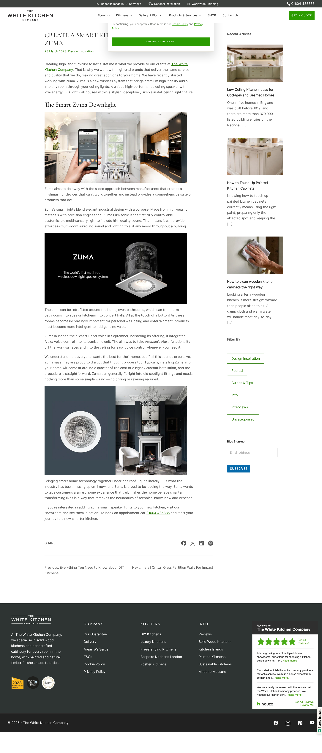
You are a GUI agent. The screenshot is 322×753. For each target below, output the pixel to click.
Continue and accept (161, 41)
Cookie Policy (180, 24)
